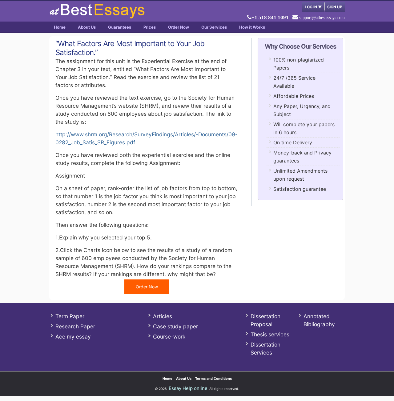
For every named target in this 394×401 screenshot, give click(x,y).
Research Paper (75, 326)
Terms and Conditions (213, 378)
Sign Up (334, 7)
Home (60, 27)
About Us (87, 27)
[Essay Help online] (97, 16)
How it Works (252, 27)
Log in (313, 7)
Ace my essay (73, 336)
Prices (149, 27)
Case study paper (175, 326)
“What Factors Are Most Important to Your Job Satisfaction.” (129, 48)
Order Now (178, 27)
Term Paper (69, 316)
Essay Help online (188, 388)
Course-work (169, 336)
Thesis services (270, 334)
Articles (162, 316)
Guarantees (119, 27)
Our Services (214, 27)
